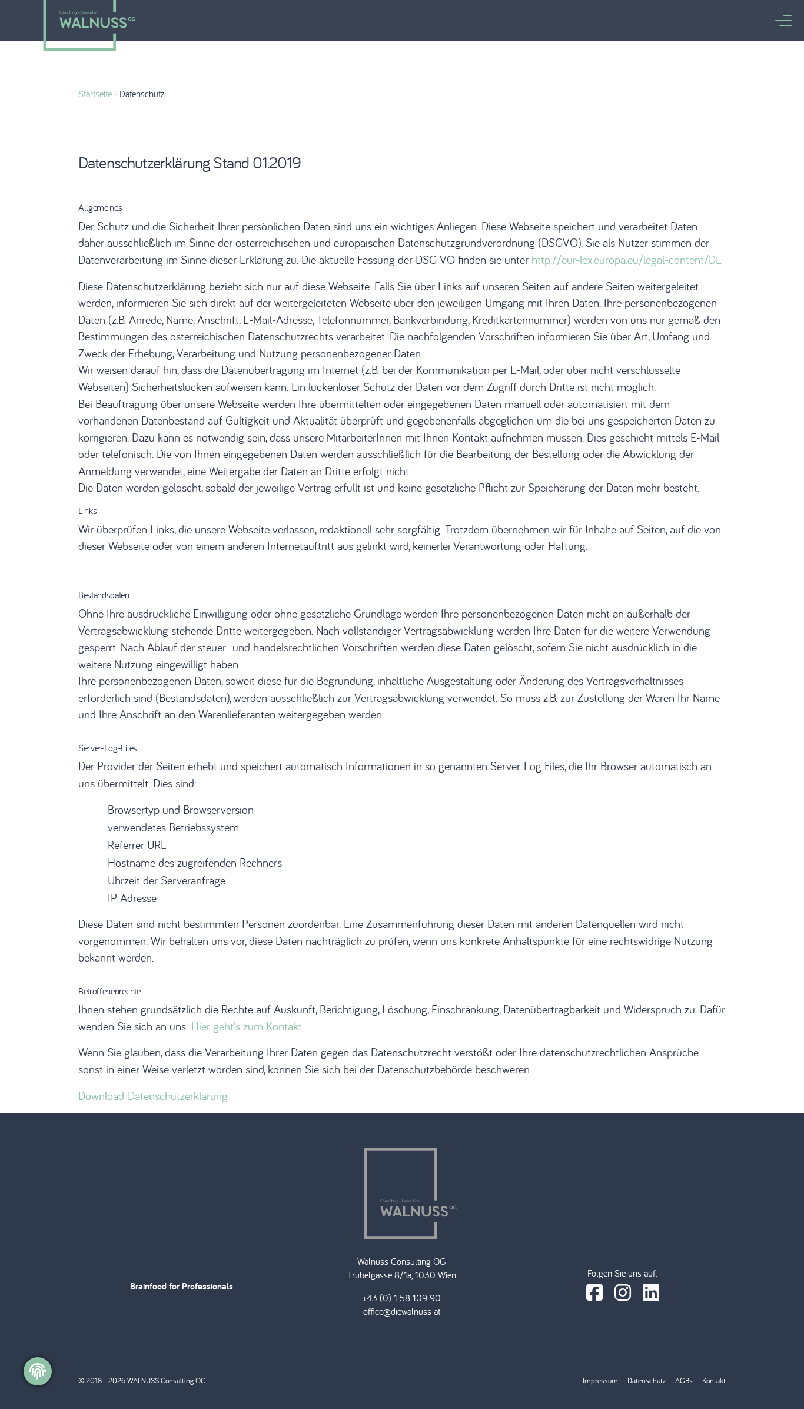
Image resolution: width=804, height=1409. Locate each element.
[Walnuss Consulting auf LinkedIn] (651, 1292)
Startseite (95, 94)
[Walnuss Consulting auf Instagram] (622, 1292)
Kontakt (714, 1380)
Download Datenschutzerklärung (153, 1095)
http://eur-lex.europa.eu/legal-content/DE (626, 259)
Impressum (600, 1380)
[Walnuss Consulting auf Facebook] (594, 1292)
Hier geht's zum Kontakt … (252, 1026)
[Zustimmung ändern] (38, 1371)
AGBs (684, 1380)
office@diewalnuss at (401, 1311)
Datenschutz (646, 1380)
